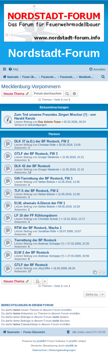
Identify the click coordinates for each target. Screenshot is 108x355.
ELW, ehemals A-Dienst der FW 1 (39, 203)
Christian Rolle (47, 144)
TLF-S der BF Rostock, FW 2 (36, 191)
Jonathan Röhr (47, 231)
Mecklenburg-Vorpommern (31, 86)
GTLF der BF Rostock (31, 265)
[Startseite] (54, 23)
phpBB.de (71, 345)
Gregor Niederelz (48, 157)
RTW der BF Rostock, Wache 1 (38, 228)
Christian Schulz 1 (49, 218)
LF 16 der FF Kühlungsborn (35, 215)
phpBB (41, 341)
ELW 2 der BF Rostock (31, 252)
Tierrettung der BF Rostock (35, 240)
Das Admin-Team (49, 121)
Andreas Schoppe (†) (51, 243)
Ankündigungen (37, 124)
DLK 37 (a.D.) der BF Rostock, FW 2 (41, 141)
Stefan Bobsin (46, 181)
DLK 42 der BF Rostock (32, 166)
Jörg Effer (44, 268)
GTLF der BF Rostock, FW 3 (36, 154)
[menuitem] (13, 69)
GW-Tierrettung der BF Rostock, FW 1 (43, 178)
